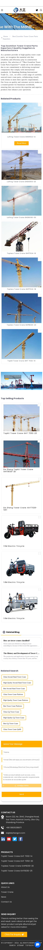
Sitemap (20, 945)
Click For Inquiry (13, 934)
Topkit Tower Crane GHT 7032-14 (16, 856)
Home (5, 36)
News (3, 897)
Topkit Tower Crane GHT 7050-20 (17, 861)
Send (21, 794)
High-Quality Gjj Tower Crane (13, 718)
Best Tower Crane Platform (12, 706)
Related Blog (12, 632)
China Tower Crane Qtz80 (12, 729)
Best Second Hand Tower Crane (14, 688)
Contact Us (6, 901)
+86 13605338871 (14, 827)
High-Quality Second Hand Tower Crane (17, 683)
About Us (5, 887)
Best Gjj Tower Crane (10, 723)
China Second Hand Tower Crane (14, 677)
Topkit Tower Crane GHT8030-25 (16, 870)
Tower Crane (7, 892)
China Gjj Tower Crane (11, 712)
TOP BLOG (29, 945)
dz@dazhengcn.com (15, 833)
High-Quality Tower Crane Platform (15, 700)
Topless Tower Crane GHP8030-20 (17, 866)
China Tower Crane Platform (13, 694)
